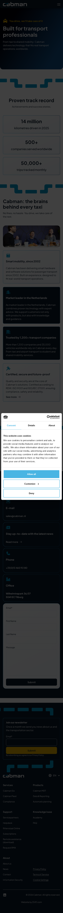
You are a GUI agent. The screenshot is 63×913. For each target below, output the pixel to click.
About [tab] (51, 425)
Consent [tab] (11, 425)
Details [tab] (31, 425)
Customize (29, 483)
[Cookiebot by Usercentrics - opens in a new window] (47, 417)
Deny (31, 493)
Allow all (31, 474)
